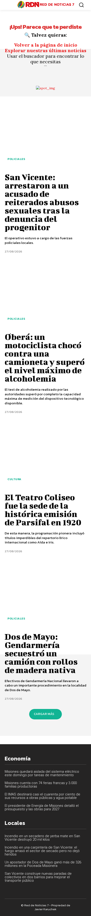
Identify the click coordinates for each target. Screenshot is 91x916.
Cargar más (44, 714)
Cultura (14, 479)
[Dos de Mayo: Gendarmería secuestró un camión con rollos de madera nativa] (45, 594)
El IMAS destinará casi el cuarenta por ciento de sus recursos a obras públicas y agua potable (42, 796)
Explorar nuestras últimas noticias (45, 50)
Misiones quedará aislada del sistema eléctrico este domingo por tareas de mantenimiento (42, 773)
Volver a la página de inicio (45, 45)
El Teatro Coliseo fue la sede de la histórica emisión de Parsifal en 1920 (43, 509)
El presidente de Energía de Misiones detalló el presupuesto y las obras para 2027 (42, 807)
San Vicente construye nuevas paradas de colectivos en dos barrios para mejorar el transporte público (38, 877)
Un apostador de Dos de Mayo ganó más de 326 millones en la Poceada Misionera (43, 864)
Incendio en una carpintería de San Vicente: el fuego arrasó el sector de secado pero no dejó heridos (42, 850)
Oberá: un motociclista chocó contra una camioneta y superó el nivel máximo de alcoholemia (45, 357)
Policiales (16, 159)
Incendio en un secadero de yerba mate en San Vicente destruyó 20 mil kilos (42, 838)
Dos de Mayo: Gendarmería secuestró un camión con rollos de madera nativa (41, 653)
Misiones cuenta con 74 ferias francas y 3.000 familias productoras (41, 784)
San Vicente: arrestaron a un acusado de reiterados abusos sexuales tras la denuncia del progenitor (42, 202)
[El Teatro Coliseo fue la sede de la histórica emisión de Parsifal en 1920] (45, 454)
